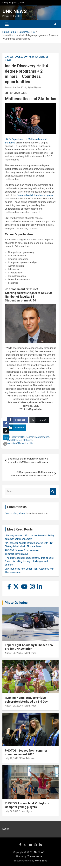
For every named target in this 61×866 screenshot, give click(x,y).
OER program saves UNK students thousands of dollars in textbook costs (32, 474)
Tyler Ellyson (34, 87)
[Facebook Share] (6, 424)
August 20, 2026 (13, 653)
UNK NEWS (14, 11)
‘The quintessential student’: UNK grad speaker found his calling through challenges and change (29, 561)
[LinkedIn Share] (6, 437)
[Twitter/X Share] (6, 431)
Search (53, 491)
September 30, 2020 (15, 87)
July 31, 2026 (11, 758)
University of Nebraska (16, 443)
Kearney (30, 437)
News (8, 60)
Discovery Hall (18, 437)
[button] (5, 444)
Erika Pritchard (27, 758)
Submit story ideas (15, 513)
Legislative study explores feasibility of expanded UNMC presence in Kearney (28, 460)
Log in (5, 828)
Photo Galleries (16, 603)
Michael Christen (13, 440)
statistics (27, 440)
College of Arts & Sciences (31, 56)
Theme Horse (34, 856)
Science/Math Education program (35, 195)
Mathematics (42, 437)
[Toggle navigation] (6, 24)
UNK (31, 443)
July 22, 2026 (11, 811)
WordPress (41, 860)
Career (9, 56)
